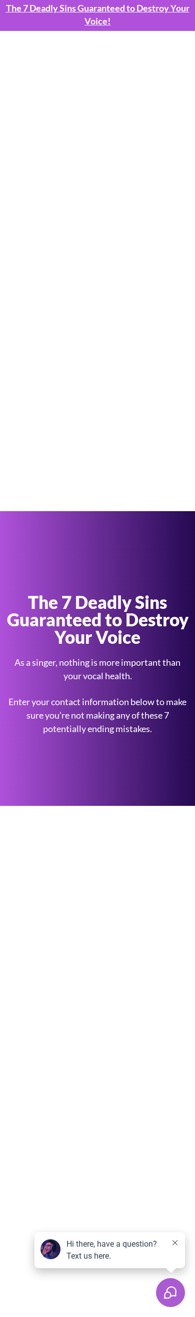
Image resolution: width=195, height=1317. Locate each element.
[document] (97, 658)
